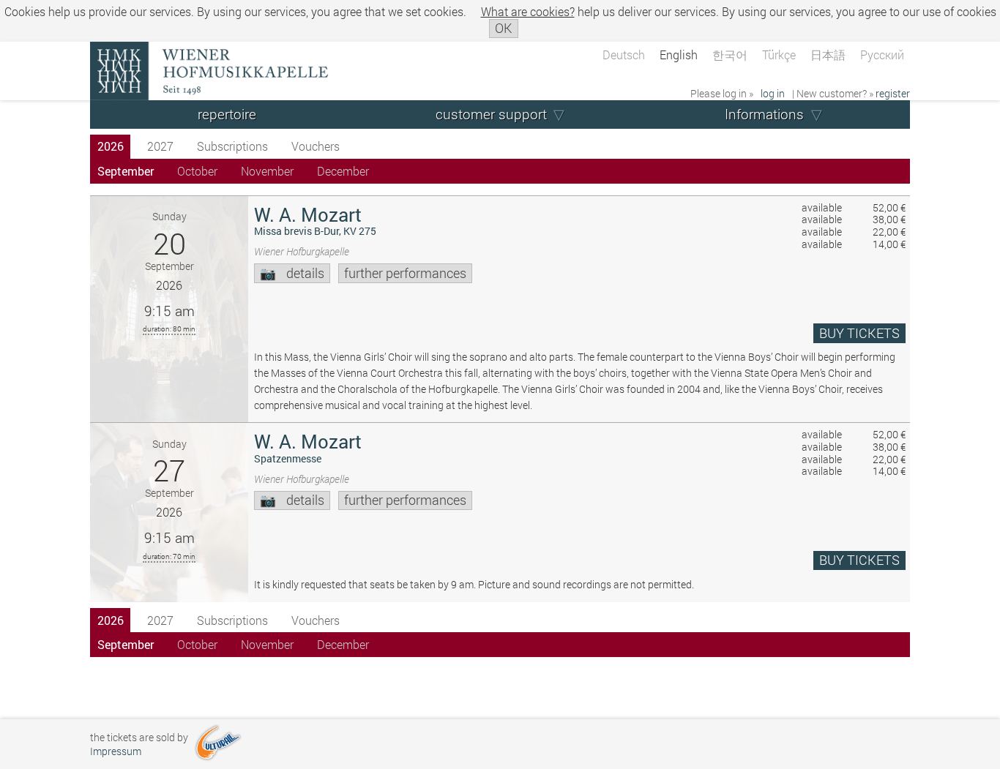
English (679, 54)
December (343, 171)
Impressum (115, 751)
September (125, 171)
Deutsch (623, 54)
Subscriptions (232, 146)
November (267, 171)
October (197, 171)
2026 (110, 146)
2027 (160, 146)
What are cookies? (528, 11)
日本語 (828, 54)
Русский (882, 54)
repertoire (227, 114)
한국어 (729, 54)
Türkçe (779, 54)
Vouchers (315, 146)
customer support (491, 114)
